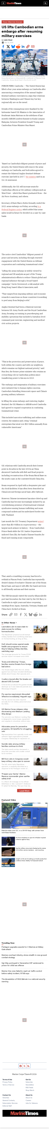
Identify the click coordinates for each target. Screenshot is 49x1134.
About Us (29, 1097)
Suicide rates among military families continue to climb (13, 745)
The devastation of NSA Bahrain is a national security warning (23, 980)
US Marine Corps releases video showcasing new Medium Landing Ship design (16, 711)
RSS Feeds (29, 1087)
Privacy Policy (7, 1082)
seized (41, 521)
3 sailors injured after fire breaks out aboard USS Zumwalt (16, 680)
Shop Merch (30, 1090)
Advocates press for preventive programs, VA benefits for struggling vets (17, 728)
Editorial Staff (7, 1106)
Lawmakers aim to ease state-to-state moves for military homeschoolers (15, 629)
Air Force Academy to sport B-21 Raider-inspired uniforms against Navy (31, 838)
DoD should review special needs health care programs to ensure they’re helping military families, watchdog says (15, 647)
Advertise (6, 1097)
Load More (25, 790)
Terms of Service (8, 1085)
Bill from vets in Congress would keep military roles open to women (16, 759)
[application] (24, 816)
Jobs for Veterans (32, 1103)
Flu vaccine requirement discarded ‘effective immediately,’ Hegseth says (16, 695)
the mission (31, 177)
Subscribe (29, 1082)
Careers (28, 1100)
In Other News (8, 623)
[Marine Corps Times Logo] (14, 3)
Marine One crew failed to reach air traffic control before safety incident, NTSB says (22, 972)
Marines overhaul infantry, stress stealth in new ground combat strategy (24, 956)
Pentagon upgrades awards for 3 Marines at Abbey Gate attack (22, 948)
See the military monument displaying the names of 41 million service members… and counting (31, 849)
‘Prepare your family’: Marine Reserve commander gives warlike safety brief (16, 776)
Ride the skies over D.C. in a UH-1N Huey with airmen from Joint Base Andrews (23, 831)
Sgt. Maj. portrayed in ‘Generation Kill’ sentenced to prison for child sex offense (23, 964)
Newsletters (30, 1085)
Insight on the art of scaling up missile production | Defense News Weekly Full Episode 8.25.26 (31, 860)
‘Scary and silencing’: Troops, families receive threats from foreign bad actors (16, 664)
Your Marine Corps (12, 22)
